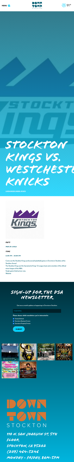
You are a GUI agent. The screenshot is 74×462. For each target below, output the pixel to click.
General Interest (19, 319)
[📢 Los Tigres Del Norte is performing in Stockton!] (28, 369)
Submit (19, 329)
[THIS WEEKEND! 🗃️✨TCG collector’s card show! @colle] (10, 369)
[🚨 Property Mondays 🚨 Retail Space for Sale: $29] (10, 352)
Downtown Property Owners (22, 323)
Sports (23, 191)
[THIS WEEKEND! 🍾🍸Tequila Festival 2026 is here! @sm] (64, 352)
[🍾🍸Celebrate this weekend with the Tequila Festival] (46, 352)
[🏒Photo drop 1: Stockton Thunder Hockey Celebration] (28, 352)
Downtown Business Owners (22, 321)
